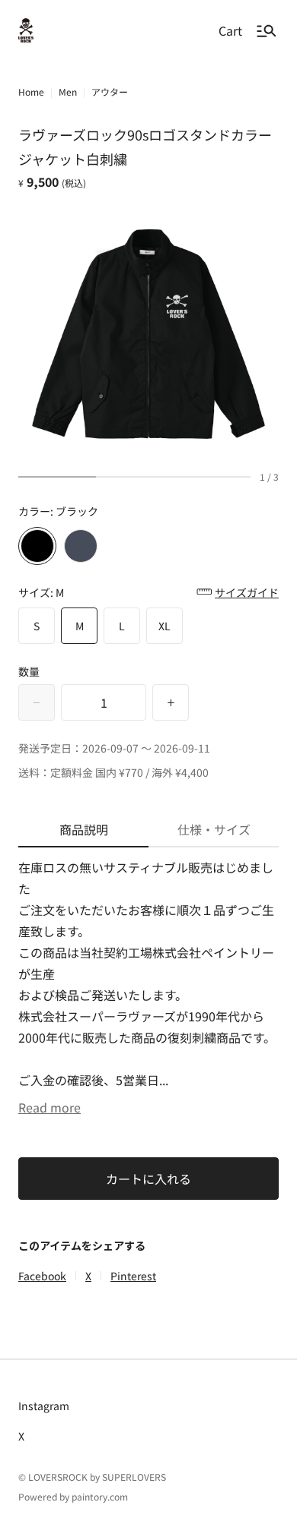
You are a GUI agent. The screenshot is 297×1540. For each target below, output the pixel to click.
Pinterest (133, 1275)
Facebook (42, 1275)
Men (68, 91)
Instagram (43, 1405)
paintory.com (100, 1496)
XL (164, 625)
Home (31, 91)
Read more (49, 1107)
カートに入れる (148, 1178)
